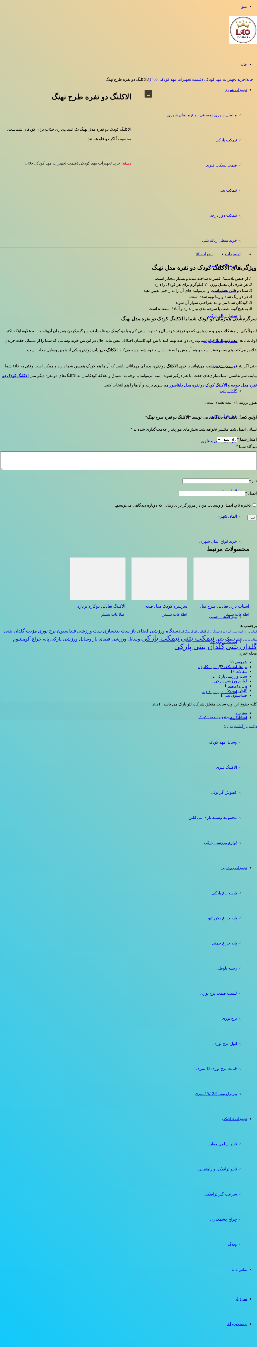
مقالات (241, 671)
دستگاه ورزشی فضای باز (155, 630)
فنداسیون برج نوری (57, 630)
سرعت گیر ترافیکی (220, 1194)
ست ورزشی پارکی (231, 676)
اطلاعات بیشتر (237, 614)
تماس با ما (239, 1270)
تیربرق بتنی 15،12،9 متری (216, 1093)
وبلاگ (232, 1244)
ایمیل (251, 493)
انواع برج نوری (225, 1043)
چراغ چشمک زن (223, 1219)
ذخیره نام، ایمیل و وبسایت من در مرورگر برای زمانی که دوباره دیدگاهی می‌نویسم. (183, 505)
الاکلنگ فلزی (226, 767)
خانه (244, 64)
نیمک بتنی (225, 639)
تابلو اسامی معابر (223, 1144)
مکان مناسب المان (246, 639)
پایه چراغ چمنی (224, 943)
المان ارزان (250, 631)
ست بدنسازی (116, 630)
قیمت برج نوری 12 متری (216, 1068)
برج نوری (229, 1018)
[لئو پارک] (243, 45)
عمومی (241, 662)
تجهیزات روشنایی (234, 868)
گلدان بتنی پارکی (199, 647)
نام (253, 481)
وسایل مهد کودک (223, 742)
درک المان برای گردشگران (196, 631)
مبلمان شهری (235, 667)
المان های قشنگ (222, 631)
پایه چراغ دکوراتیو (222, 918)
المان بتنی (237, 631)
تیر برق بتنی (237, 686)
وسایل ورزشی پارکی (70, 639)
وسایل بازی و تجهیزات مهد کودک (223, 717)
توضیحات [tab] (232, 254)
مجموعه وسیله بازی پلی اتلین (212, 817)
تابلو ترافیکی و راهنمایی (217, 1169)
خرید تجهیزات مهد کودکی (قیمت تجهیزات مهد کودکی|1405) (196, 79)
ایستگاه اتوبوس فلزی (219, 692)
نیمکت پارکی (160, 638)
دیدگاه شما (246, 446)
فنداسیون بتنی (235, 695)
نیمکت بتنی (198, 638)
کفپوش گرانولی (224, 792)
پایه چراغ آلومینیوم (31, 639)
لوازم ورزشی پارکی (220, 842)
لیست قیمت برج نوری (218, 993)
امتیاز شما (247, 439)
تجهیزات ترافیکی (234, 1119)
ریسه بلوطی (226, 968)
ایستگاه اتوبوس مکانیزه (217, 667)
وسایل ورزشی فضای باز (116, 639)
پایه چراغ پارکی (224, 893)
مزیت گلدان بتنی (20, 630)
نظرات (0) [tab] (204, 254)
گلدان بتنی (241, 647)
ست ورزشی (89, 630)
